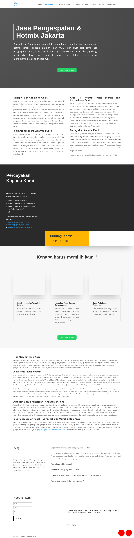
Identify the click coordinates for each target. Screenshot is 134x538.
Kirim (18, 518)
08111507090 (73, 525)
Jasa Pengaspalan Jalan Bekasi (18, 225)
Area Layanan (49, 4)
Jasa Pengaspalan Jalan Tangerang (20, 227)
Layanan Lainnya (65, 4)
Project (93, 4)
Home (40, 4)
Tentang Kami (111, 4)
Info (86, 4)
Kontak (101, 4)
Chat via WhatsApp (67, 70)
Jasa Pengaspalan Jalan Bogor (18, 222)
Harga (78, 4)
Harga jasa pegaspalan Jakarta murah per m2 (50, 430)
